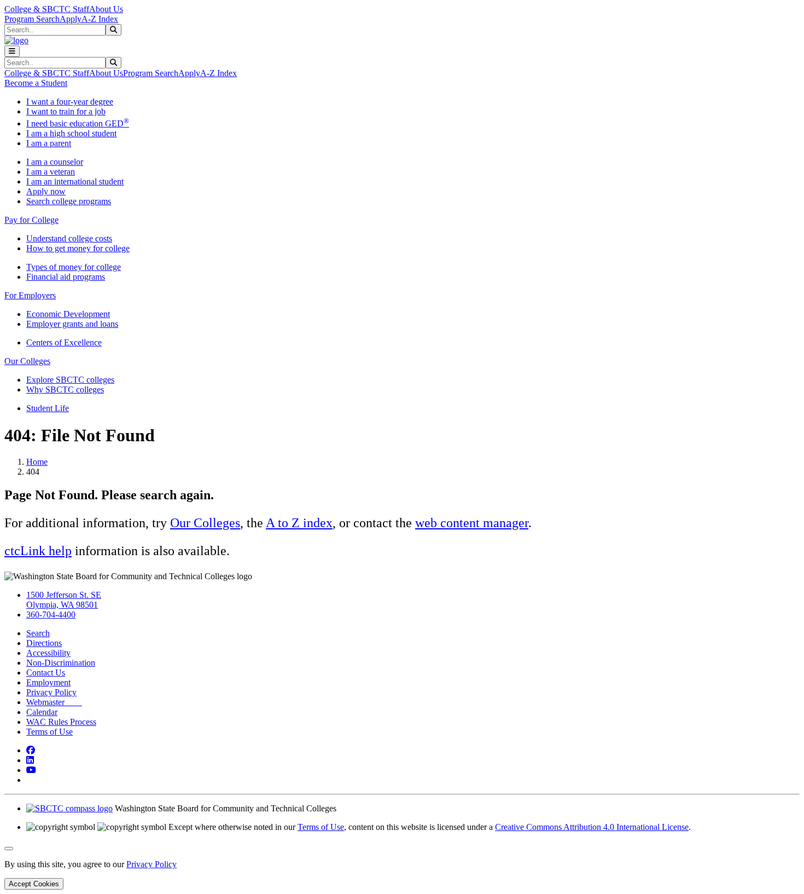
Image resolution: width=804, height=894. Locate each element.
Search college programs (68, 201)
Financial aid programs (65, 276)
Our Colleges (205, 523)
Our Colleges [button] (27, 361)
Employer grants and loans (72, 323)
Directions (44, 643)
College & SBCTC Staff (46, 9)
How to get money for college (78, 248)
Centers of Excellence (64, 342)
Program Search (32, 19)
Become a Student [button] (35, 83)
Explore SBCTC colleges (70, 379)
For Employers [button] (30, 295)
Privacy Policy (51, 692)
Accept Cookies (34, 884)
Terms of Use (49, 731)
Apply (70, 19)
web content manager (471, 523)
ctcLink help (38, 551)
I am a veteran (50, 171)
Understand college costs (69, 238)
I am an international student (75, 181)
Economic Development (68, 314)
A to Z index (299, 523)
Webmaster (54, 702)
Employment (48, 682)
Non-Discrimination (60, 662)
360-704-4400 (50, 614)
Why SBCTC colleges (65, 389)
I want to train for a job (66, 111)
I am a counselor (54, 161)
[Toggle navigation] (12, 51)
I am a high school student (71, 133)
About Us (106, 9)
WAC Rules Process (61, 721)
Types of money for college (73, 267)
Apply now (46, 191)
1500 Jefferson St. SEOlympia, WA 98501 (63, 599)
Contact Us (45, 672)
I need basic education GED (77, 123)
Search (38, 633)
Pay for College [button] (31, 219)
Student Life (47, 408)
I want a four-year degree (69, 101)
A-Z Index (99, 19)
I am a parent (48, 143)
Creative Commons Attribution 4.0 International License (592, 827)
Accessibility (48, 652)
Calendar (41, 712)
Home (37, 461)
